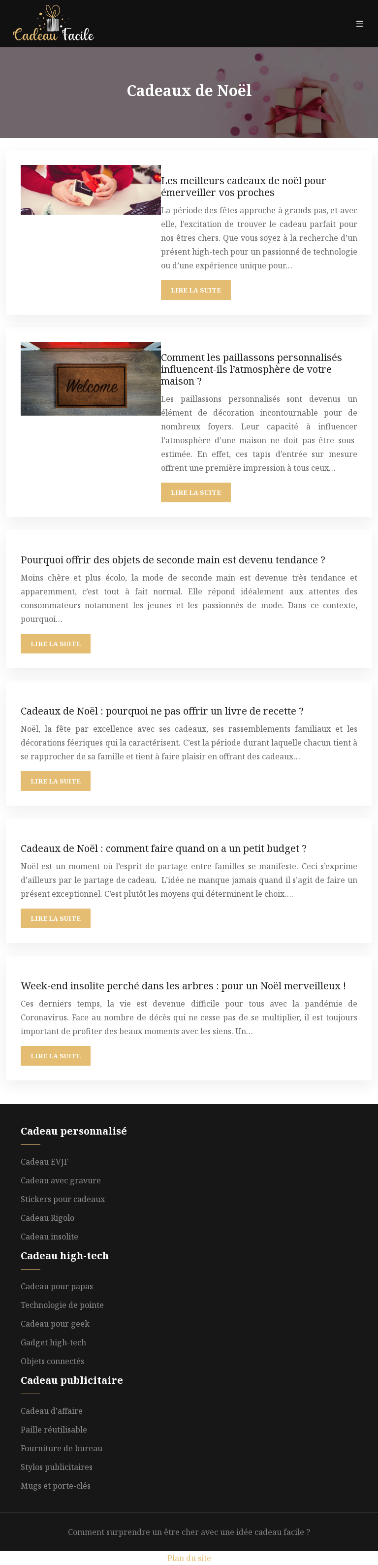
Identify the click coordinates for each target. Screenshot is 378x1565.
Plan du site (189, 1558)
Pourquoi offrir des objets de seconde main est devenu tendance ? (173, 559)
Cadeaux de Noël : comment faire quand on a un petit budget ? (164, 848)
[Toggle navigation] (360, 24)
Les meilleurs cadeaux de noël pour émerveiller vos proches (243, 186)
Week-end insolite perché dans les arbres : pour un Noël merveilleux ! (183, 985)
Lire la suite (196, 290)
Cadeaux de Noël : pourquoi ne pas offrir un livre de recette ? (162, 710)
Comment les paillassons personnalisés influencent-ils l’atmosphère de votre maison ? (251, 369)
